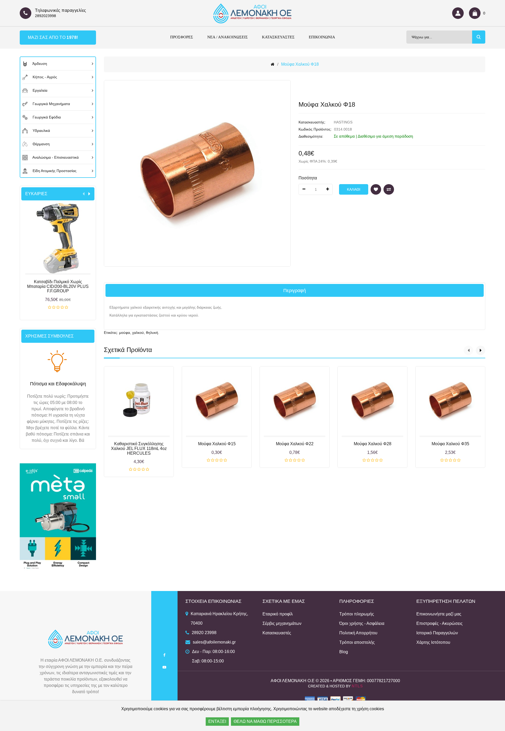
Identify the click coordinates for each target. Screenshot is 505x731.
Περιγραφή (294, 290)
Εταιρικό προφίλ (277, 614)
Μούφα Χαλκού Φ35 (450, 444)
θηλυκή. (152, 332)
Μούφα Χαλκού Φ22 (295, 444)
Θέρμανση (41, 144)
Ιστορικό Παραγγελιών (437, 633)
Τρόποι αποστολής (357, 642)
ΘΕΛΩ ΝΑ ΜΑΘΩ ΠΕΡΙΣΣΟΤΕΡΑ (265, 721)
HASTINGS (343, 122)
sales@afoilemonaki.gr (214, 642)
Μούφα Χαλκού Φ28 (372, 444)
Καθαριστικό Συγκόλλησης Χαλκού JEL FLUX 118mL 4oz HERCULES (139, 448)
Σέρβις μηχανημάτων (281, 623)
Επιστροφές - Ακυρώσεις (439, 623)
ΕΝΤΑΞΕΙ (217, 721)
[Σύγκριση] (388, 189)
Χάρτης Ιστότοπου (433, 642)
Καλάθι (58, 307)
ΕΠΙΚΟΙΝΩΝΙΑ (322, 37)
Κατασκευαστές (276, 633)
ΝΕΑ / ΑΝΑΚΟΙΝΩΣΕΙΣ (227, 37)
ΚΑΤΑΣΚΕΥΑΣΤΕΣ (278, 37)
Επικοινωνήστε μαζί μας (438, 614)
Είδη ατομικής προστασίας (54, 171)
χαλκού (138, 332)
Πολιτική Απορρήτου (358, 633)
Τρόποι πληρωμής (356, 614)
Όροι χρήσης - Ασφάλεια (361, 623)
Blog (343, 652)
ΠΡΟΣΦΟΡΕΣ (181, 37)
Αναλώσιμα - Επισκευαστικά (55, 157)
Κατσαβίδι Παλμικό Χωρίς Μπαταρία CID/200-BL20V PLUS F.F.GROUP (58, 286)
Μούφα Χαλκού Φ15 (217, 444)
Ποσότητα (308, 178)
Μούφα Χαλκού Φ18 (300, 64)
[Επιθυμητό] (376, 189)
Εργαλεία (39, 90)
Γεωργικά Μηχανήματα (51, 104)
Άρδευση (39, 63)
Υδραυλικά (41, 130)
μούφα (124, 332)
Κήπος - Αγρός (44, 77)
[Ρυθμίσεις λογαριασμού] (459, 13)
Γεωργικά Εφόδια (46, 117)
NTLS (357, 686)
